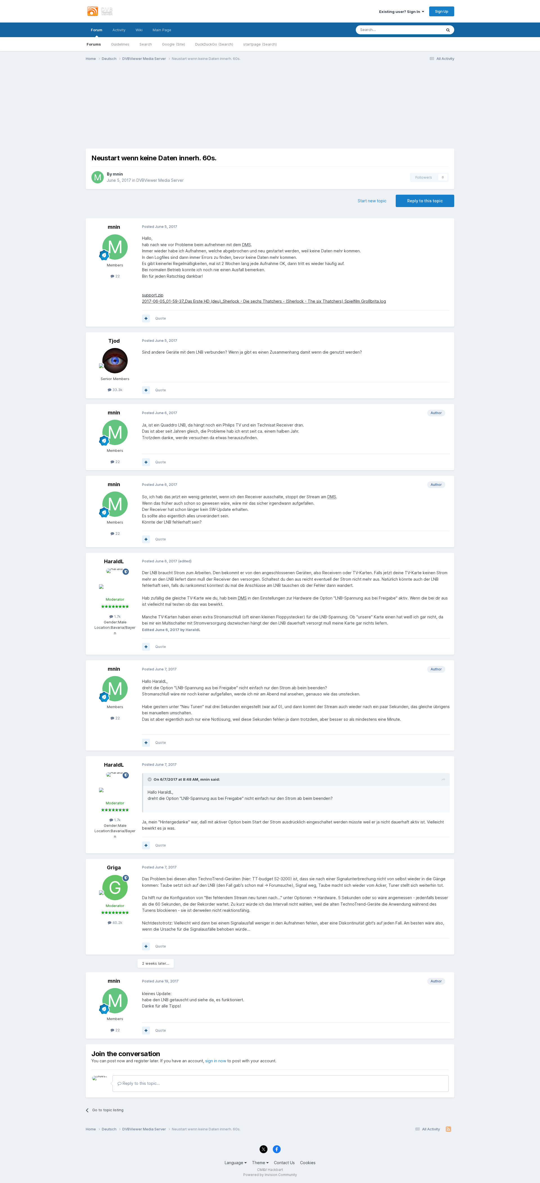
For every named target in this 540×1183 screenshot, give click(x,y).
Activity (118, 30)
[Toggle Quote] (150, 779)
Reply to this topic (425, 200)
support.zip (152, 295)
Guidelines (120, 44)
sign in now (215, 1060)
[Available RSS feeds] (448, 1129)
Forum (96, 30)
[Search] (448, 29)
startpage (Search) (260, 44)
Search (146, 44)
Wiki (139, 30)
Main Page (162, 30)
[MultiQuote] (146, 318)
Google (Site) (173, 44)
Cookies (308, 1162)
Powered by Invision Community (270, 1175)
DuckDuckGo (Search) (214, 44)
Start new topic (372, 200)
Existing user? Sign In (400, 11)
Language (234, 1162)
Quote (160, 318)
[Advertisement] (270, 109)
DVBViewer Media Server (160, 180)
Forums (94, 44)
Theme (259, 1162)
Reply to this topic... (141, 1083)
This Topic (426, 30)
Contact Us (284, 1162)
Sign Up (441, 11)
